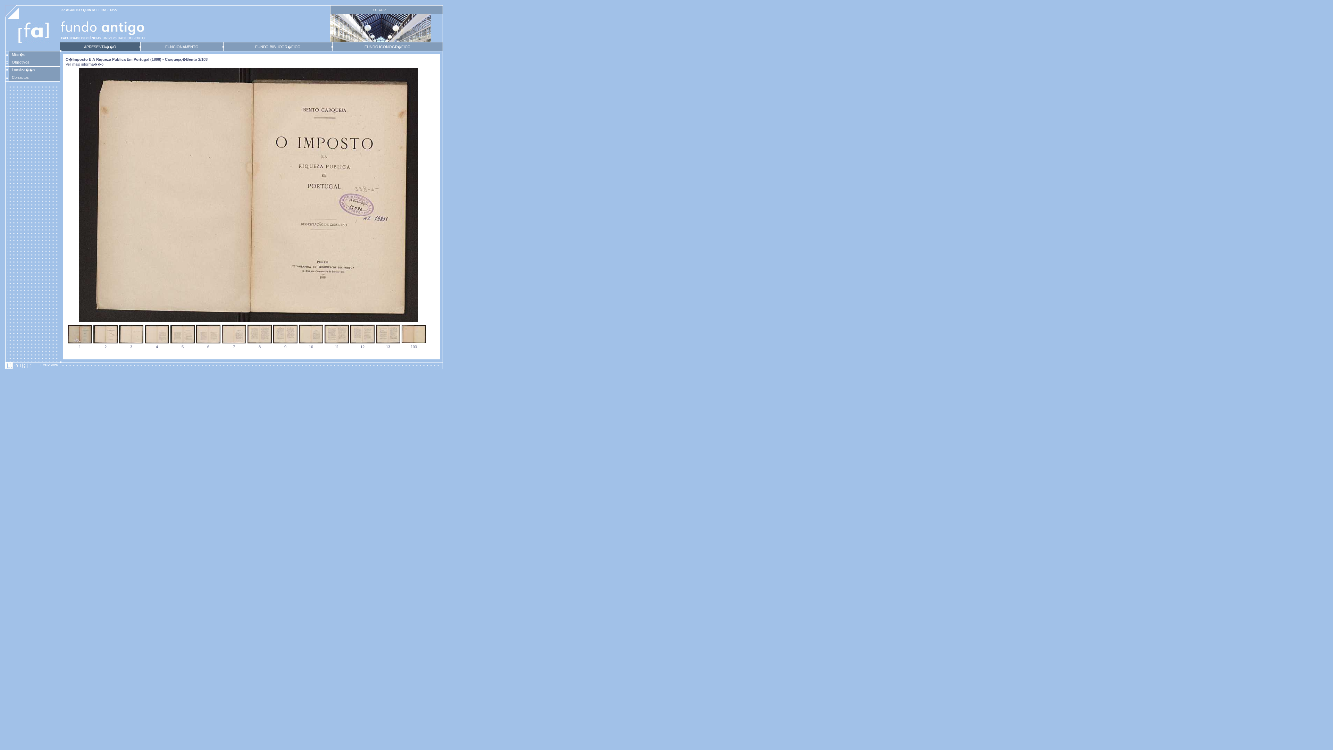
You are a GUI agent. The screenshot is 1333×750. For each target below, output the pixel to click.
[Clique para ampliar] (248, 321)
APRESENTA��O (100, 47)
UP (381, 10)
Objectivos (21, 62)
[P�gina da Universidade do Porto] (33, 365)
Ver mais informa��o (84, 64)
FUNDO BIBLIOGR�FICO (277, 47)
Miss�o (18, 54)
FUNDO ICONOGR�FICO (387, 47)
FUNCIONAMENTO (182, 47)
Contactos (20, 77)
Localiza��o (23, 70)
